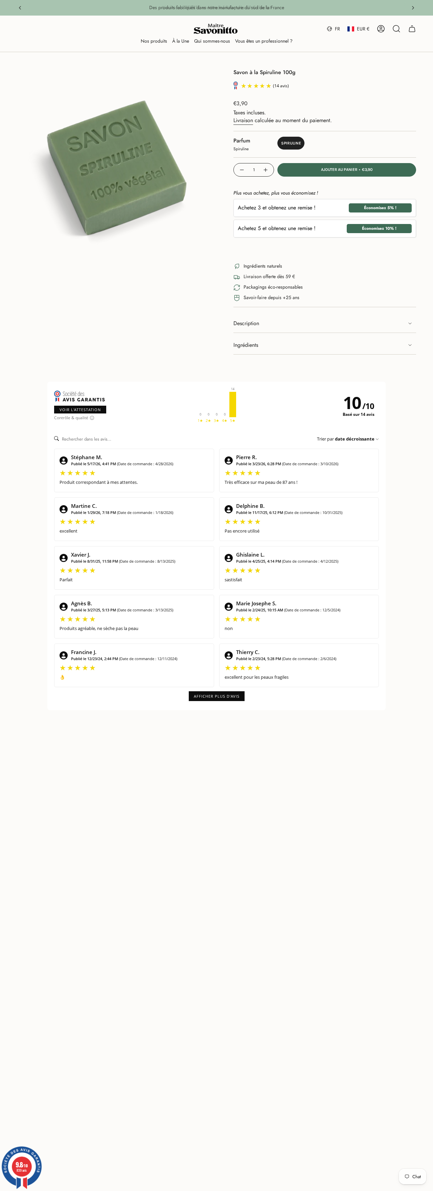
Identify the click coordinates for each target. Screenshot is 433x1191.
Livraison (243, 120)
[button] (153, 41)
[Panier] (412, 29)
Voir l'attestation (80, 409)
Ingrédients (245, 345)
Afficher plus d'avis (217, 696)
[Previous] (20, 8)
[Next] (413, 8)
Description (246, 323)
